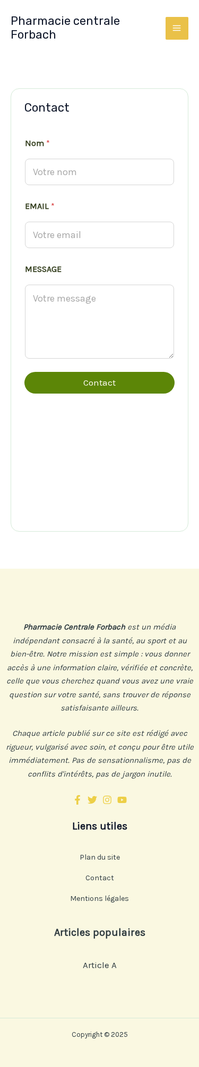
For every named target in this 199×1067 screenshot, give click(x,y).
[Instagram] (107, 800)
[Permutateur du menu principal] (177, 28)
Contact (99, 382)
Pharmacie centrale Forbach (65, 28)
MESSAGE (43, 269)
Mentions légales (99, 898)
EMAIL (40, 206)
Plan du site (100, 857)
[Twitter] (92, 800)
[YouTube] (122, 800)
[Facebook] (77, 800)
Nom (37, 143)
